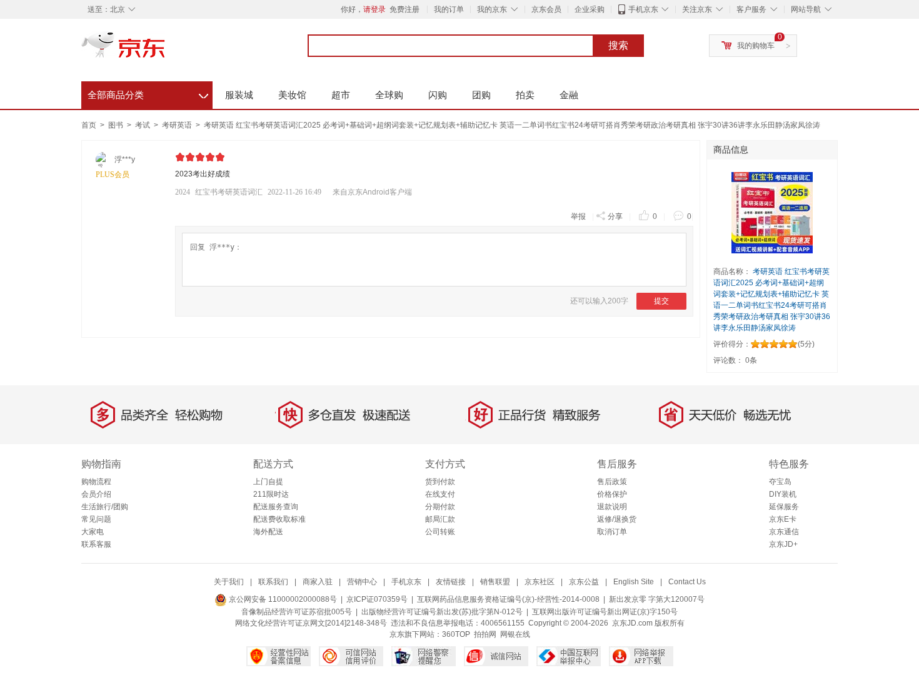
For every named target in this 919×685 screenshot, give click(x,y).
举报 (578, 216)
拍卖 (525, 94)
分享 (615, 216)
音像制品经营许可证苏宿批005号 (296, 611)
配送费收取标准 (279, 519)
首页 (88, 125)
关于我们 (229, 581)
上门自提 (268, 481)
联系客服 (96, 544)
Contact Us (687, 581)
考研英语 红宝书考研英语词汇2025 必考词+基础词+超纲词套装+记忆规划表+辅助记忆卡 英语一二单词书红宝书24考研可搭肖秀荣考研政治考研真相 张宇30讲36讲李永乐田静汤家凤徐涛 (512, 125)
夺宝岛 (780, 481)
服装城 (239, 94)
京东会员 (546, 9)
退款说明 (612, 506)
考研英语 (178, 125)
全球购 (389, 94)
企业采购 (590, 9)
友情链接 (451, 581)
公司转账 (440, 531)
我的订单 (449, 9)
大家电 (92, 531)
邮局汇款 (440, 519)
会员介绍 (96, 494)
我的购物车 (756, 45)
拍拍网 (485, 634)
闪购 (437, 94)
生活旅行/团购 (104, 506)
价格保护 (612, 494)
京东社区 (540, 581)
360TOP (456, 634)
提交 (661, 301)
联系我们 (273, 581)
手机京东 (643, 9)
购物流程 (96, 481)
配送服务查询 (275, 506)
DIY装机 (782, 494)
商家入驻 (318, 581)
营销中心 (362, 581)
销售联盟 (495, 581)
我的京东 (492, 9)
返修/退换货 (616, 519)
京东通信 (784, 531)
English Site (633, 581)
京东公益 (584, 581)
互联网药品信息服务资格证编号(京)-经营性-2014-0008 (508, 599)
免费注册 (404, 9)
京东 (165, 50)
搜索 (618, 45)
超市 (340, 94)
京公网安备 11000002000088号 (282, 599)
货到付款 (440, 481)
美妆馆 (292, 94)
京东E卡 (782, 519)
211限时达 (271, 494)
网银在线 (515, 634)
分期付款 (440, 506)
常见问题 (96, 519)
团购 (481, 94)
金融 (569, 94)
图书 (116, 125)
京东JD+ (783, 544)
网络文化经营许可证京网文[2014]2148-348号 (311, 623)
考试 (143, 125)
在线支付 (440, 494)
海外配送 (268, 531)
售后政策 (612, 481)
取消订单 (612, 531)
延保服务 (784, 506)
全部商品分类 (148, 93)
